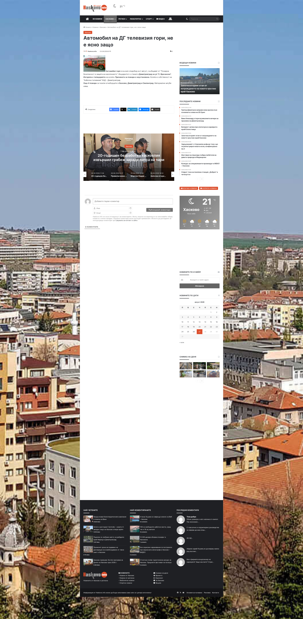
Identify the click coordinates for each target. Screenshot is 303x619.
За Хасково (159, 580)
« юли (182, 342)
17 (182, 327)
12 (194, 322)
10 (182, 322)
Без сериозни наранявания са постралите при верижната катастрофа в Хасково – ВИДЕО (156, 549)
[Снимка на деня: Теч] (199, 365)
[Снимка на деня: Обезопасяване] (199, 374)
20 (200, 327)
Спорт (149, 19)
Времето (158, 575)
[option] (128, 157)
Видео (161, 19)
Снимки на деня (161, 573)
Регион (121, 19)
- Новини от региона (126, 578)
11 (188, 322)
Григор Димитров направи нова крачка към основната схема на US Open (199, 88)
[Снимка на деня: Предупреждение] (213, 374)
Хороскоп (159, 578)
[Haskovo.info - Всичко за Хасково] (95, 8)
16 (217, 322)
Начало (88, 27)
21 (205, 327)
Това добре (191, 517)
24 (182, 332)
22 (211, 327)
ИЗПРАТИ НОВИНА (209, 188)
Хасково (109, 19)
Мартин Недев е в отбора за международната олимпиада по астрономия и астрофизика (128, 159)
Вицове (158, 583)
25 (188, 332)
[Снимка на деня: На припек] (213, 365)
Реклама (207, 593)
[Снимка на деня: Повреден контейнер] (186, 374)
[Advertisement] (129, 247)
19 (194, 327)
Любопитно (135, 19)
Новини (98, 19)
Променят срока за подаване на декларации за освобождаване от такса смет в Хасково (109, 549)
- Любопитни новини (126, 580)
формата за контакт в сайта (126, 220)
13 (199, 322)
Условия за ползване (194, 593)
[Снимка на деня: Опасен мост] (186, 365)
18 (188, 327)
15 (211, 322)
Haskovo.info (92, 51)
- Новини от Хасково (126, 575)
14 (205, 322)
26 (194, 332)
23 (217, 327)
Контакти (215, 593)
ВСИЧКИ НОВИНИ (190, 188)
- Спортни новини (125, 583)
